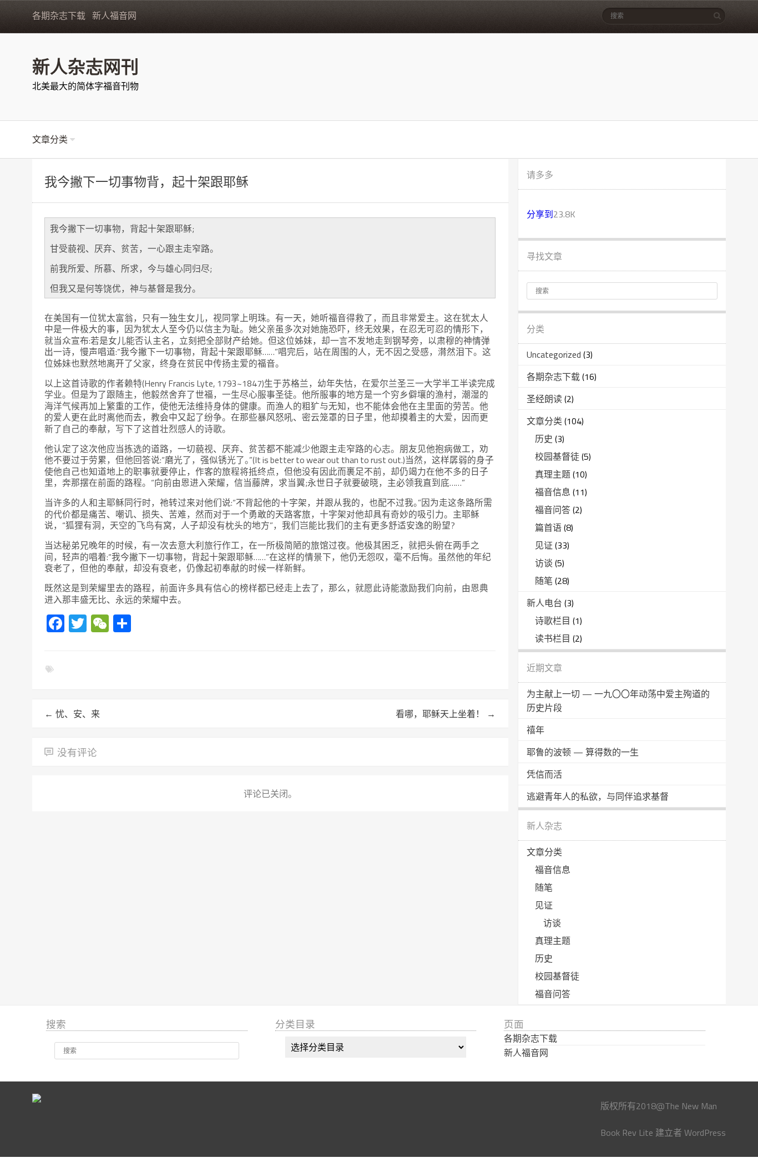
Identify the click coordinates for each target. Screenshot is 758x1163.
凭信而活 (544, 774)
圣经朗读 (544, 398)
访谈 (544, 563)
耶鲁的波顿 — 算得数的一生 (583, 752)
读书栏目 (552, 638)
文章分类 (50, 139)
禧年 (535, 730)
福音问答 (552, 509)
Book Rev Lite (626, 1132)
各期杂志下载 (58, 16)
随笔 (544, 580)
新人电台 (544, 603)
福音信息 (552, 492)
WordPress (705, 1132)
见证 (544, 545)
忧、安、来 (72, 713)
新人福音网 (114, 16)
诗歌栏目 (552, 620)
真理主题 (552, 474)
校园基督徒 (557, 456)
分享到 (540, 214)
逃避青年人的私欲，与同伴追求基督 (598, 796)
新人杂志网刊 (85, 66)
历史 (544, 438)
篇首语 (548, 527)
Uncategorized (554, 354)
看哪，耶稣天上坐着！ (446, 713)
